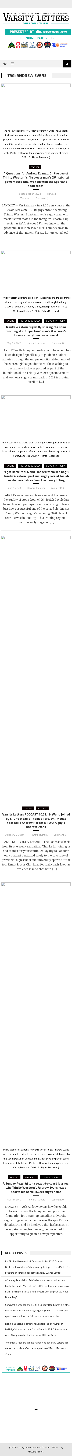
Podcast (42, 808)
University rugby (55, 320)
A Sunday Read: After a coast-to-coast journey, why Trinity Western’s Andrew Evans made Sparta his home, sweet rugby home (36, 1187)
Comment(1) (41, 198)
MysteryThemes (36, 1451)
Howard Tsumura (36, 343)
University (30, 1177)
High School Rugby (30, 320)
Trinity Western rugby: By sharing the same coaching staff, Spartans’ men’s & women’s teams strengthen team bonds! (36, 331)
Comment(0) (58, 343)
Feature (35, 167)
